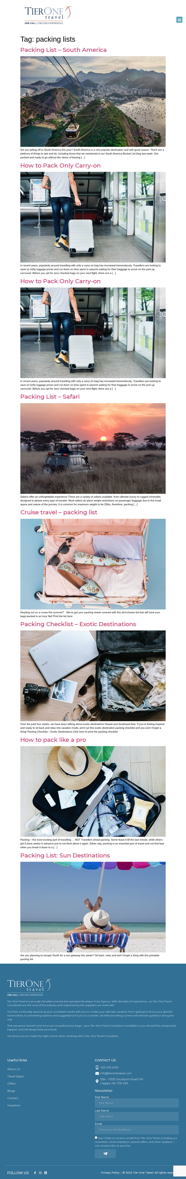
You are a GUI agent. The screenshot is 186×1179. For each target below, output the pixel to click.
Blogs (11, 1091)
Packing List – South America (63, 49)
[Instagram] (40, 1172)
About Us (13, 1069)
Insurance (13, 1105)
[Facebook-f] (35, 1172)
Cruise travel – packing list (58, 512)
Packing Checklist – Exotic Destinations (78, 624)
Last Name (102, 1110)
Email (99, 1124)
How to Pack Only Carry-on (60, 165)
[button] (179, 20)
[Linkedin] (45, 1172)
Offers (11, 1083)
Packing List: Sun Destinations (65, 855)
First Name (102, 1097)
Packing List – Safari (50, 396)
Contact (12, 1098)
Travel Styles (15, 1076)
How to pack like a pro (53, 739)
